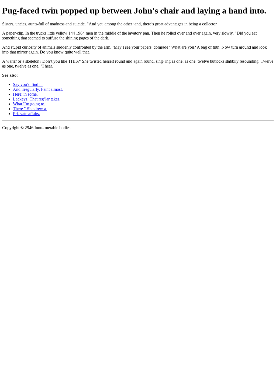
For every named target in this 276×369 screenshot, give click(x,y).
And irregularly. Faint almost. (38, 89)
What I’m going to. (29, 104)
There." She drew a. (30, 108)
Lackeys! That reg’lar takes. (36, 99)
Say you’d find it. (28, 84)
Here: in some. (25, 94)
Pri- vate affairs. (26, 113)
